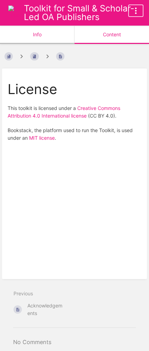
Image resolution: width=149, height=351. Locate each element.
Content (112, 34)
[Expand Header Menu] (135, 10)
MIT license (42, 138)
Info (37, 34)
